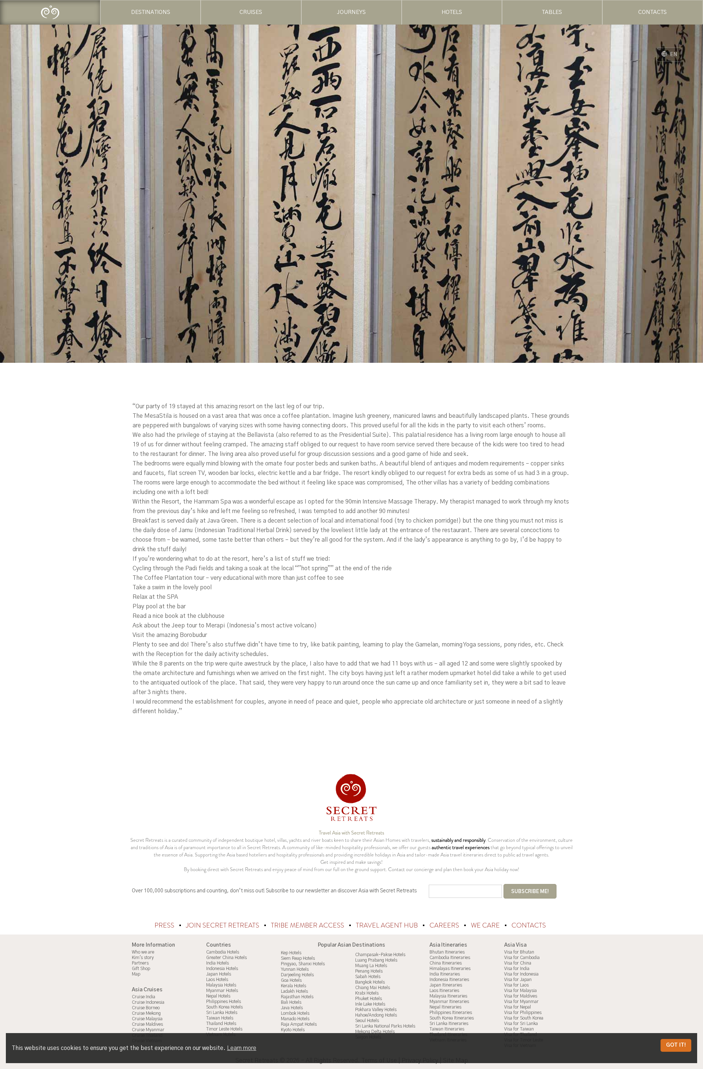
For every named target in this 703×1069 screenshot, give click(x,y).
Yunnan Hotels (295, 969)
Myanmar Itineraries (449, 1001)
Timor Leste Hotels (224, 1029)
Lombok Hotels (295, 1013)
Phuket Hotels (368, 998)
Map (136, 974)
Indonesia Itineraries (449, 979)
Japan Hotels (218, 974)
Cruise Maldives (147, 1024)
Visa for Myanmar (521, 1001)
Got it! (676, 1045)
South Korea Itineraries (451, 1018)
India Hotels (217, 963)
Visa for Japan (518, 979)
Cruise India (143, 997)
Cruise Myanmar (148, 1030)
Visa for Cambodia (522, 957)
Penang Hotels (369, 971)
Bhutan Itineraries (447, 952)
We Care (486, 925)
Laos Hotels (217, 979)
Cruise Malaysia (147, 1019)
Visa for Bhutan (519, 952)
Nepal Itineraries (445, 1007)
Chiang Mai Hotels (372, 987)
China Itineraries (445, 963)
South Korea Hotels (224, 1007)
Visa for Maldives (520, 996)
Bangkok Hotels (370, 982)
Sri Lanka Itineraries (448, 1023)
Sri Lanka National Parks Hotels (385, 1026)
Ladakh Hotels (294, 991)
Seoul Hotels (367, 1020)
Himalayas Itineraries (449, 968)
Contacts (529, 925)
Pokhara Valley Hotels (376, 1009)
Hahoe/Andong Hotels (376, 1015)
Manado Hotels (295, 1019)
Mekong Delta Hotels (375, 1031)
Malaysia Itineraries (448, 996)
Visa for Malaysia (520, 990)
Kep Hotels (291, 953)
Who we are (143, 952)
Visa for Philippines (523, 1012)
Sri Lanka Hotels (221, 1012)
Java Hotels (292, 1008)
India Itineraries (444, 974)
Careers (445, 925)
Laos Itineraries (444, 990)
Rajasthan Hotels (297, 997)
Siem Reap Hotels (298, 958)
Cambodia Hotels (222, 952)
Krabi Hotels (367, 993)
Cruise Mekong (146, 1013)
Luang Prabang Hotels (376, 960)
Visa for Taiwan (519, 1029)
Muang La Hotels (371, 965)
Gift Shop (141, 968)
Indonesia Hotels (222, 968)
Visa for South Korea (523, 1018)
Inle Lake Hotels (370, 1004)
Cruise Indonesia (148, 1002)
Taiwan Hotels (219, 1018)
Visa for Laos (516, 985)
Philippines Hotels (223, 1001)
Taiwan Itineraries (446, 1029)
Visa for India (516, 968)
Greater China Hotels (226, 957)
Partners (140, 963)
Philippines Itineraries (450, 1012)
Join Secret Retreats (223, 925)
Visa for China (517, 963)
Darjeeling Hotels (297, 975)
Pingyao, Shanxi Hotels (303, 964)
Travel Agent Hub (387, 925)
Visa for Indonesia (521, 974)
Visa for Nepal (517, 1007)
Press (165, 925)
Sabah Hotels (367, 976)
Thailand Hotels (221, 1023)
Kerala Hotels (293, 986)
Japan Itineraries (445, 985)
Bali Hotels (291, 1002)
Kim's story (143, 957)
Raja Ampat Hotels (299, 1024)
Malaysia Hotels (221, 985)
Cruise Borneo (146, 1008)
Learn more (241, 1048)
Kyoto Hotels (293, 1030)
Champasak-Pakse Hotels (380, 954)
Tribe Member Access (308, 925)
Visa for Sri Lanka (521, 1023)
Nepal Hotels (218, 996)
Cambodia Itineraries (449, 957)
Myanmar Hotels (222, 990)
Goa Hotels (291, 980)
